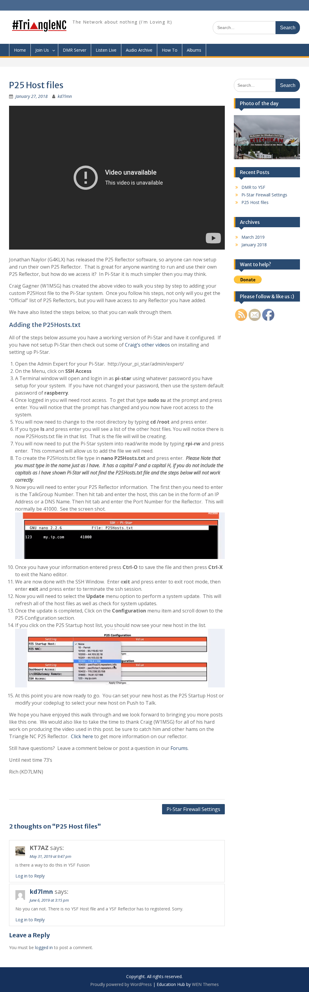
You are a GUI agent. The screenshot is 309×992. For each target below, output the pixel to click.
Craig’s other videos (147, 344)
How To (169, 50)
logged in (44, 947)
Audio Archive (139, 50)
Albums (194, 50)
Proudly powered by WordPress (121, 984)
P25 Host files (255, 202)
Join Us (42, 50)
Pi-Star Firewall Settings (193, 809)
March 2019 (253, 237)
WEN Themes (205, 984)
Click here (82, 736)
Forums (179, 748)
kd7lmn (65, 96)
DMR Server (74, 50)
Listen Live (106, 50)
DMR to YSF (253, 187)
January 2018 (254, 244)
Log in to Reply (30, 876)
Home (20, 50)
